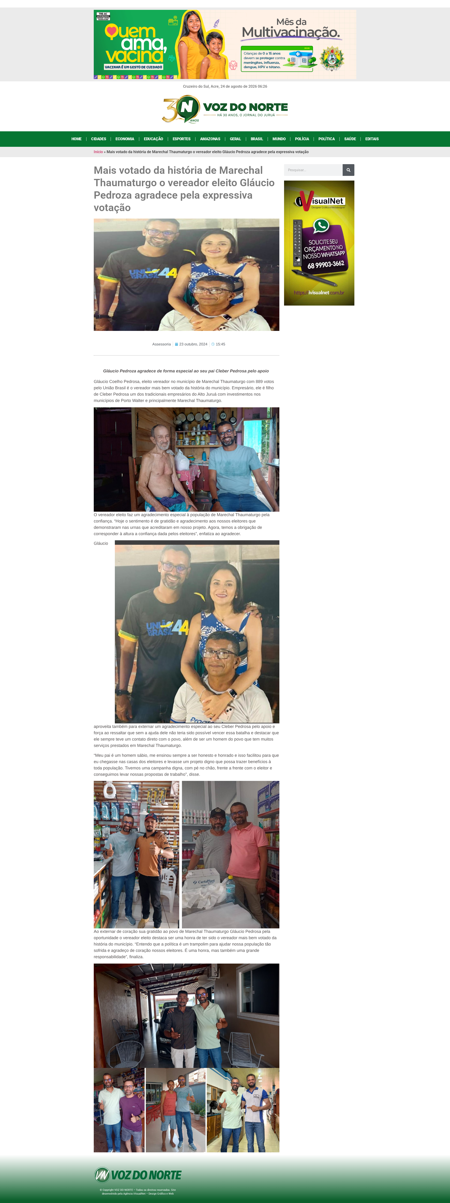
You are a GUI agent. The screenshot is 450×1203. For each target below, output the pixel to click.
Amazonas (210, 139)
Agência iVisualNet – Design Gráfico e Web (148, 1193)
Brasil (257, 139)
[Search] (348, 170)
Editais (372, 139)
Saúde (350, 139)
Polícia (302, 139)
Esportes (182, 139)
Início (98, 152)
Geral (235, 139)
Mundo (279, 139)
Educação (153, 139)
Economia (125, 139)
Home (76, 139)
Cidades (98, 139)
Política (327, 139)
